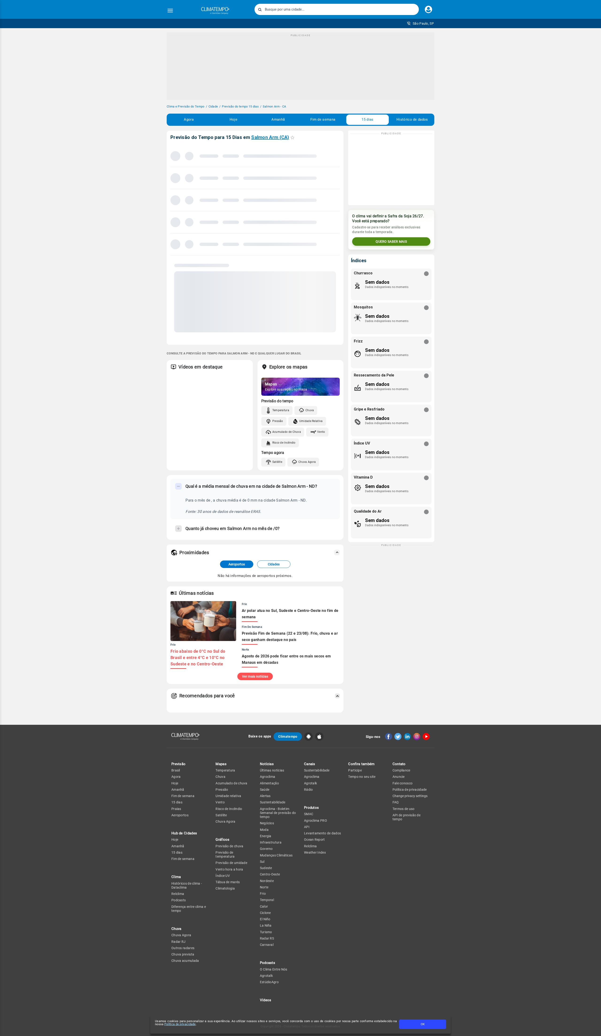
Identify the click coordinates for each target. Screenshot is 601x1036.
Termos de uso (404, 809)
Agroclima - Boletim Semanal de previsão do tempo (278, 813)
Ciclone (265, 913)
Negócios (267, 823)
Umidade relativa (228, 796)
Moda (264, 830)
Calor (264, 906)
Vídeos (265, 1000)
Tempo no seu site (361, 777)
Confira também (361, 764)
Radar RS (267, 938)
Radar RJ (178, 942)
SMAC (308, 814)
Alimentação (269, 783)
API (306, 827)
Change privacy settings (410, 796)
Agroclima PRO (315, 820)
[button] (420, 23)
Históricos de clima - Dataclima (186, 885)
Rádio (308, 789)
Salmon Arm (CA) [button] (270, 137)
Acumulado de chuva (231, 783)
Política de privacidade (180, 1024)
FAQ (396, 802)
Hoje (233, 119)
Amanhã (278, 119)
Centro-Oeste (270, 874)
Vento (321, 432)
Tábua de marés (228, 882)
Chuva (309, 410)
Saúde (265, 789)
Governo (266, 849)
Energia (265, 836)
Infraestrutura (270, 842)
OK (423, 1024)
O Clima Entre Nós (273, 969)
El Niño (265, 919)
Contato (399, 764)
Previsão (178, 764)
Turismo (266, 932)
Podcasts (178, 900)
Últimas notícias (272, 770)
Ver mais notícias (255, 676)
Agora (189, 119)
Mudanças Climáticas (276, 855)
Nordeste (267, 881)
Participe (355, 770)
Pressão (277, 421)
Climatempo (287, 736)
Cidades (274, 564)
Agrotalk (266, 976)
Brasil (175, 770)
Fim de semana (322, 119)
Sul (262, 861)
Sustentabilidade (272, 802)
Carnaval (267, 945)
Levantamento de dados (322, 833)
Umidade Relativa (311, 421)
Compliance (401, 770)
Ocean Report (314, 839)
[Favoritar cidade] (292, 137)
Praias (176, 809)
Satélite (277, 462)
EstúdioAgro (269, 982)
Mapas (221, 764)
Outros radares (182, 948)
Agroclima (267, 777)
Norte (264, 887)
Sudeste (266, 868)
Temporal (267, 900)
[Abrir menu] (170, 10)
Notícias (267, 764)
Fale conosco (403, 783)
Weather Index (315, 852)
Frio (263, 893)
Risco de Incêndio (284, 442)
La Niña (266, 925)
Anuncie (399, 777)
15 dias (367, 119)
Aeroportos (236, 564)
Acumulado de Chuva (286, 432)
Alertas (265, 796)
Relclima (177, 894)
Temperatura (280, 410)
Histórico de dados (412, 119)
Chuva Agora (307, 462)
